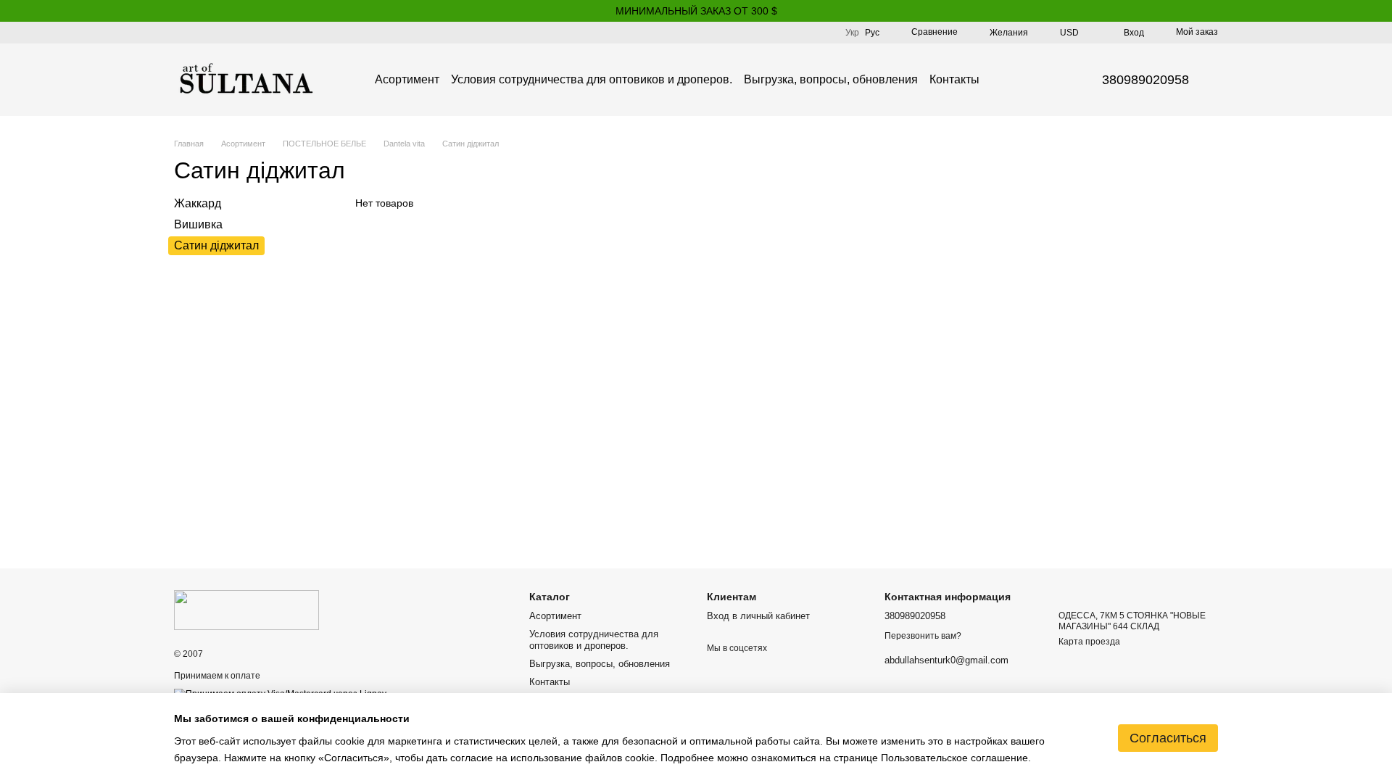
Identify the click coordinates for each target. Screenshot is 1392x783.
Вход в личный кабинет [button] (758, 615)
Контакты (954, 79)
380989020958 (1145, 79)
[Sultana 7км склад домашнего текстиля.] (246, 609)
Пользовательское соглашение (954, 757)
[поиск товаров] (1005, 79)
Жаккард (197, 203)
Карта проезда (1089, 642)
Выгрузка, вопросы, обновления (831, 79)
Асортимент (407, 79)
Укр (852, 32)
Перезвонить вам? (922, 636)
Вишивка (198, 224)
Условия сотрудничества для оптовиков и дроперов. (591, 79)
